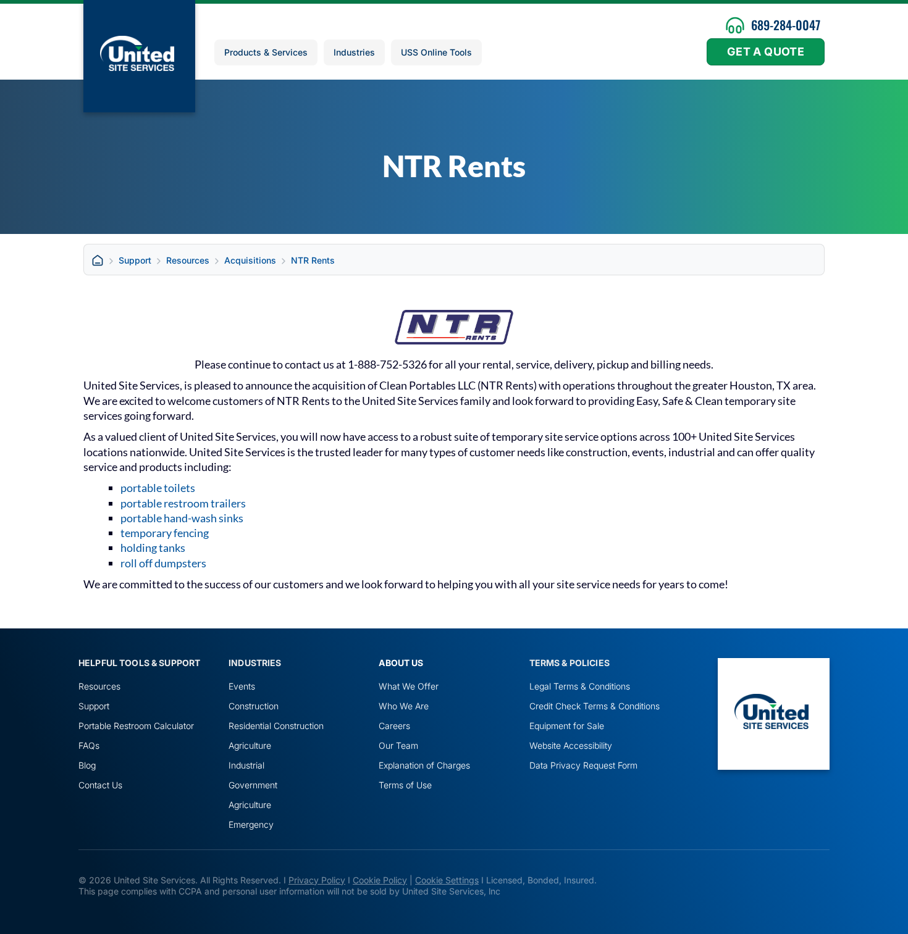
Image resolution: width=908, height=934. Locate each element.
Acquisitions (250, 260)
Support (135, 260)
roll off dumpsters (163, 563)
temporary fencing (164, 533)
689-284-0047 (785, 24)
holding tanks (152, 547)
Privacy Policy (316, 880)
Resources (187, 260)
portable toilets (157, 487)
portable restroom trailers (183, 503)
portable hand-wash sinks (181, 518)
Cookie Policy (380, 880)
